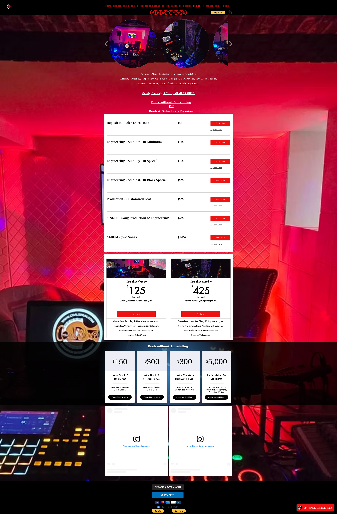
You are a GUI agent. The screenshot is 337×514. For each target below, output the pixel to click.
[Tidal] (178, 12)
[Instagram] (168, 12)
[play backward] (106, 43)
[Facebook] (153, 12)
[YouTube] (163, 12)
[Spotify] (183, 12)
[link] (139, 123)
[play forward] (231, 43)
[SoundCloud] (173, 12)
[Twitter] (158, 12)
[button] (209, 6)
